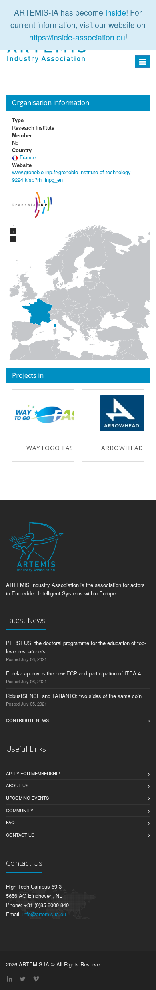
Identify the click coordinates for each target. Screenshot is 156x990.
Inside (115, 12)
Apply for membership (33, 773)
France (28, 157)
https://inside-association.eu (77, 37)
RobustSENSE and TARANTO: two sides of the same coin (74, 696)
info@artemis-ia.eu (44, 914)
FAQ (10, 822)
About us (17, 785)
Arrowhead (122, 448)
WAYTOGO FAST (52, 448)
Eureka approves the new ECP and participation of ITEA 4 (73, 673)
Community (19, 810)
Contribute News (27, 720)
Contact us (20, 834)
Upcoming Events (27, 797)
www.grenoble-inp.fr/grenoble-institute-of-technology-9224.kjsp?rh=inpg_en (72, 175)
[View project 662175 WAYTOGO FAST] (52, 413)
